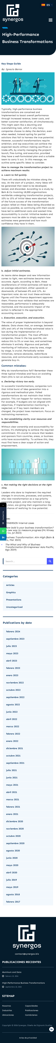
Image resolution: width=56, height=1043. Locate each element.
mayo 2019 (12, 887)
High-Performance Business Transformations (23, 983)
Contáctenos (31, 1015)
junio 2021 (12, 777)
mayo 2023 (12, 653)
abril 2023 (11, 660)
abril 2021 (11, 792)
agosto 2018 (13, 894)
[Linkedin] (3, 537)
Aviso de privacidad (28, 1038)
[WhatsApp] (3, 531)
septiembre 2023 (15, 638)
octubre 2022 (13, 690)
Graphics (11, 592)
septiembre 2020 (15, 843)
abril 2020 (11, 872)
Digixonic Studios (44, 1025)
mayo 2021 (12, 785)
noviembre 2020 (15, 828)
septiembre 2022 (15, 697)
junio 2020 (12, 858)
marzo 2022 (12, 726)
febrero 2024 (13, 631)
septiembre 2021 (15, 763)
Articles (10, 585)
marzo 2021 (12, 799)
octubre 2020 (13, 836)
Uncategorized (14, 607)
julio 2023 (11, 646)
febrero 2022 (13, 733)
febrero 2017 (13, 901)
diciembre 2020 (14, 821)
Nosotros (6, 1006)
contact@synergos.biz (27, 953)
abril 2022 (11, 719)
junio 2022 (12, 711)
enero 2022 (12, 741)
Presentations (13, 599)
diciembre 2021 (14, 748)
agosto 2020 (13, 850)
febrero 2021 (13, 806)
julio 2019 (11, 879)
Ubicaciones (8, 1015)
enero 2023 (12, 675)
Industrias (7, 1010)
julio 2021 (11, 770)
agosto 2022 (13, 704)
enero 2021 (12, 814)
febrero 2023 (13, 668)
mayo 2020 (12, 865)
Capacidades (31, 1006)
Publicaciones (31, 1010)
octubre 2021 (13, 755)
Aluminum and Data (11, 972)
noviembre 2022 (15, 682)
